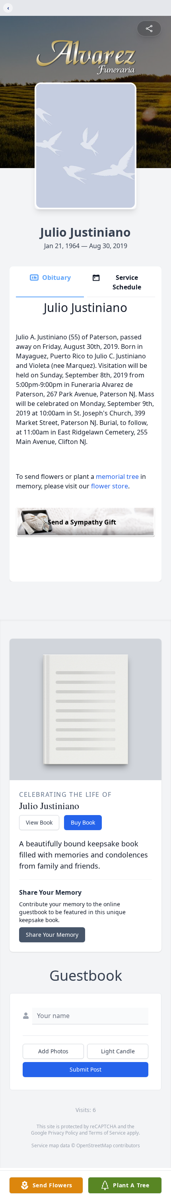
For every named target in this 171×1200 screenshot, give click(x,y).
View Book (39, 822)
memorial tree (117, 476)
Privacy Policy (63, 1132)
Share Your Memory (52, 934)
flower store (109, 486)
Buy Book (83, 822)
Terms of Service (107, 1132)
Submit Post (85, 1069)
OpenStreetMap (94, 1145)
